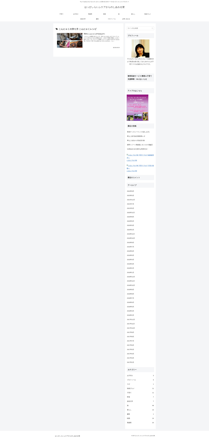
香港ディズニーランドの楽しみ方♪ (138, 132)
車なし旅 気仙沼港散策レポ (136, 136)
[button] (152, 28)
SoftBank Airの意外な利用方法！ (137, 149)
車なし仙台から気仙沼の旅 (136, 140)
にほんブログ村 (132, 160)
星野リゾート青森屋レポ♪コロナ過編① (140, 145)
